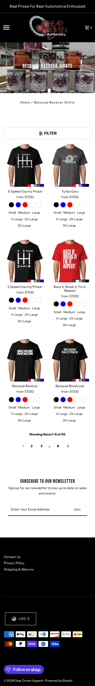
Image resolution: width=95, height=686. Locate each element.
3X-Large (24, 225)
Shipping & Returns (18, 569)
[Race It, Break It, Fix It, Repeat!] (70, 261)
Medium (24, 212)
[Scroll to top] (84, 672)
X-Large (17, 219)
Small (12, 212)
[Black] (11, 204)
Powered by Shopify (58, 680)
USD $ (24, 619)
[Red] (25, 204)
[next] (68, 446)
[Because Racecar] (25, 360)
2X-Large (31, 219)
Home (25, 102)
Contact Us (12, 557)
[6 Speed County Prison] (25, 165)
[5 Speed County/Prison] (25, 261)
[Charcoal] (31, 204)
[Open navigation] (14, 27)
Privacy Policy (14, 563)
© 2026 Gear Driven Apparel (24, 680)
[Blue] (18, 204)
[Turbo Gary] (70, 165)
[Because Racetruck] (70, 360)
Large (36, 212)
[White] (38, 204)
